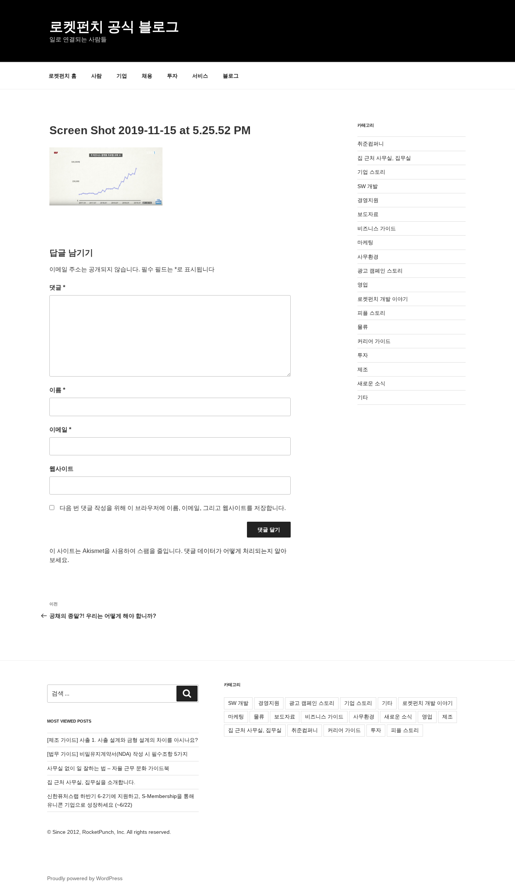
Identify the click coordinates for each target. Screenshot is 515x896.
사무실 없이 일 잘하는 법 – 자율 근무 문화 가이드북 (108, 768)
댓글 (57, 287)
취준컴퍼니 (370, 144)
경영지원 (368, 200)
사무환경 (368, 257)
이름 (57, 390)
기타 (362, 397)
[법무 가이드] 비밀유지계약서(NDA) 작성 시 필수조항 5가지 (117, 754)
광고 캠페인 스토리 (380, 271)
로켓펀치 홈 (63, 76)
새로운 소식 (371, 383)
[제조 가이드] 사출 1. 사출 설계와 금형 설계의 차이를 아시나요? (122, 740)
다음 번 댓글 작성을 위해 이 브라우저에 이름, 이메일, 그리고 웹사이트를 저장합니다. (173, 508)
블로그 (231, 76)
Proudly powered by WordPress (85, 878)
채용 (147, 76)
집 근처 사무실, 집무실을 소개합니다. (91, 782)
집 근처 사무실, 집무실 (384, 158)
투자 (172, 76)
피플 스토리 (371, 313)
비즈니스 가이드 (376, 228)
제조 (362, 369)
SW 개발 (367, 186)
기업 (121, 76)
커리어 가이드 (374, 341)
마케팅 (365, 242)
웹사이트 (61, 469)
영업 (362, 285)
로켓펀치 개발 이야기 (382, 299)
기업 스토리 (371, 172)
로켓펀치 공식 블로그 (114, 26)
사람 (96, 76)
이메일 (60, 429)
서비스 (200, 76)
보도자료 (368, 214)
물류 (362, 327)
